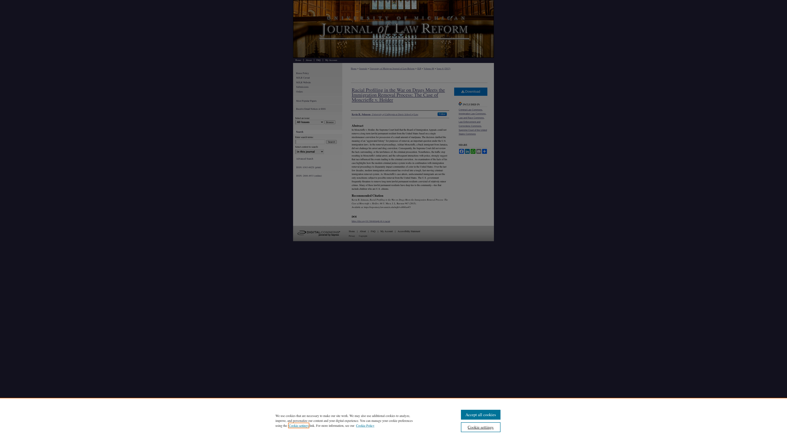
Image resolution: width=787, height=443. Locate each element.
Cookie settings (299, 425)
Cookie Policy (365, 425)
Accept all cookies (480, 414)
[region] (393, 420)
